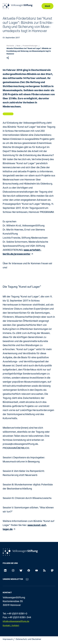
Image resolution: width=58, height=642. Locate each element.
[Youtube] (36, 570)
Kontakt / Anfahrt (11, 625)
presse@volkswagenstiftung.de (20, 444)
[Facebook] (28, 570)
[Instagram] (13, 570)
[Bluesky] (20, 570)
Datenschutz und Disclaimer (28, 639)
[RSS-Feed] (44, 570)
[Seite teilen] (8, 57)
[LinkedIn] (5, 570)
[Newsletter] (27, 579)
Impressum (8, 639)
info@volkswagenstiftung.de (16, 621)
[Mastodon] (52, 570)
